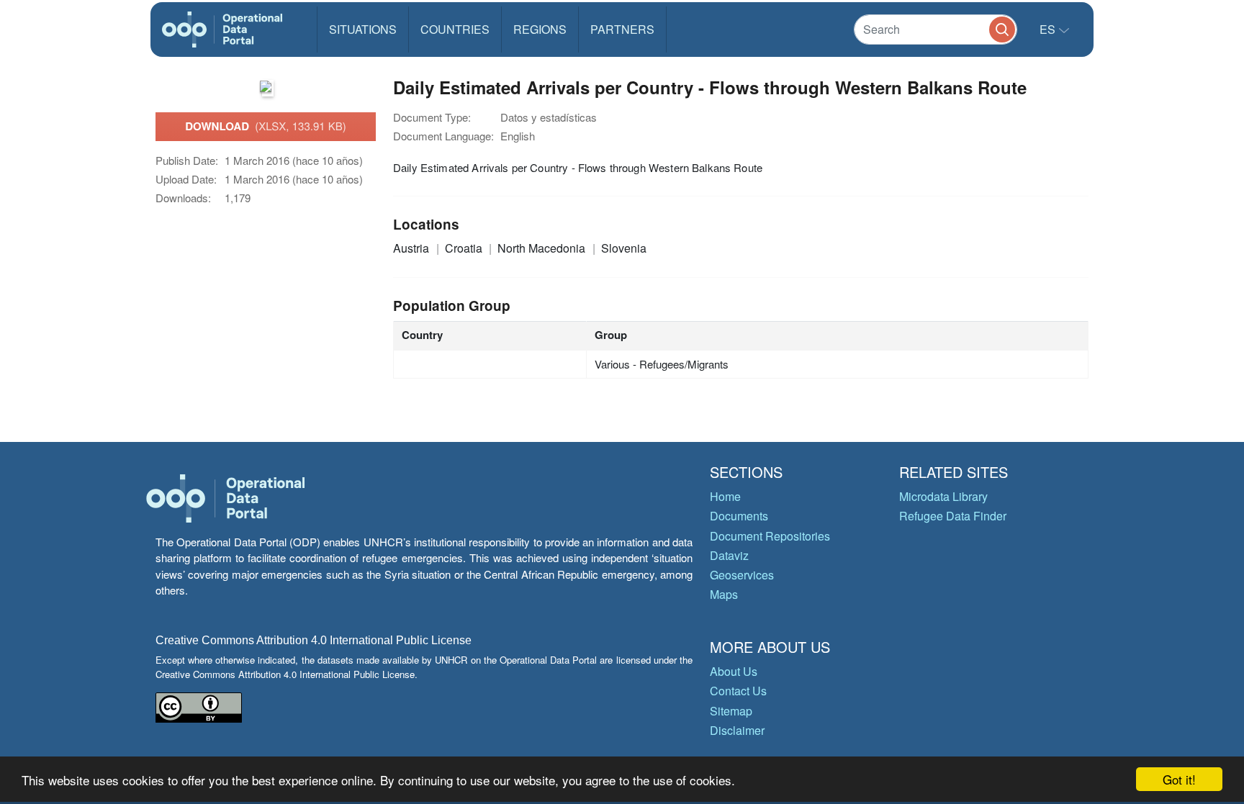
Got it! (1179, 779)
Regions (540, 29)
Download (265, 126)
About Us (733, 671)
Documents (739, 515)
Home (725, 496)
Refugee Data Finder (952, 515)
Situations (363, 29)
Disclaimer (737, 730)
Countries (455, 29)
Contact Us (738, 690)
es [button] (1049, 29)
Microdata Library (943, 496)
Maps (724, 594)
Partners (622, 29)
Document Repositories (770, 536)
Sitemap (731, 711)
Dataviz (729, 555)
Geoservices (742, 574)
